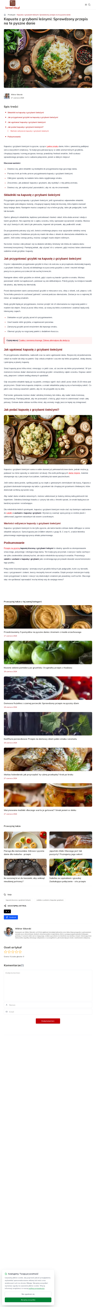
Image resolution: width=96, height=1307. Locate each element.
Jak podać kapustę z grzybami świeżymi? (25, 127)
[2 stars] (9, 952)
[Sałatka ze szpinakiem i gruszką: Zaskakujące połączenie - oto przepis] (70, 867)
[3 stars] (13, 952)
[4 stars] (16, 952)
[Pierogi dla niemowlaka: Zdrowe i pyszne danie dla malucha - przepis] (25, 840)
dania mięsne (74, 473)
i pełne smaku (52, 146)
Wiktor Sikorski (16, 94)
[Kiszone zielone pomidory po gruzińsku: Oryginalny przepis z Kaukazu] (48, 652)
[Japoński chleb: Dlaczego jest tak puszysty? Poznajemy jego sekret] (70, 840)
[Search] (89, 5)
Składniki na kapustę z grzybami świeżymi (26, 112)
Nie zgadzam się (28, 1294)
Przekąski (11, 15)
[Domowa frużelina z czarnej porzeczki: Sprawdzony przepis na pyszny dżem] (48, 688)
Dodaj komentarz (47, 1021)
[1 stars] (5, 952)
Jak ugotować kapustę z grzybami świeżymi (27, 122)
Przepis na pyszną (12, 548)
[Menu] (86, 5)
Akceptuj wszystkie (28, 1300)
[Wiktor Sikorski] (6, 96)
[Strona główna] (5, 15)
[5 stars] (20, 952)
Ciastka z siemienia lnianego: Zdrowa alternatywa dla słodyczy (44, 340)
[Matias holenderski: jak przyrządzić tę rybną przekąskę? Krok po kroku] (48, 759)
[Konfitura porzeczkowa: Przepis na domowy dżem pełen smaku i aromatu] (48, 723)
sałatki (9, 513)
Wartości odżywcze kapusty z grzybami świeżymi (29, 131)
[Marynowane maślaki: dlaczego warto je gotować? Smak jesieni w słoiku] (48, 795)
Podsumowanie (14, 137)
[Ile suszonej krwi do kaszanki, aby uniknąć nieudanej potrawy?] (25, 867)
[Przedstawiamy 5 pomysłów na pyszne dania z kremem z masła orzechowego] (48, 617)
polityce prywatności (36, 1288)
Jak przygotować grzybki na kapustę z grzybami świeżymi (33, 117)
